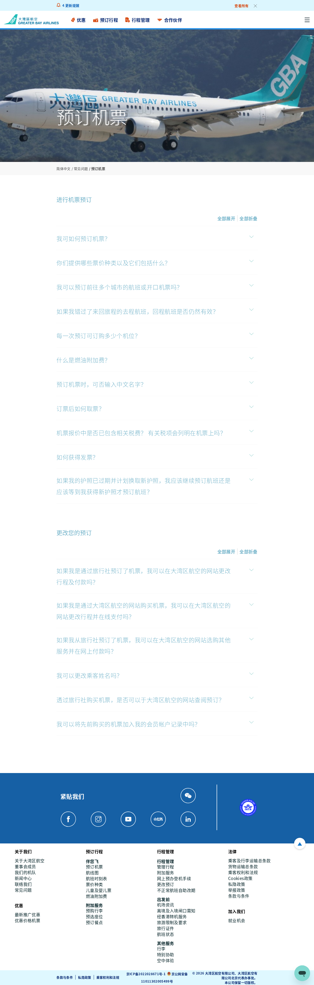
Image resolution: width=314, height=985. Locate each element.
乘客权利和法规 (107, 977)
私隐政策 (84, 977)
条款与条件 (64, 977)
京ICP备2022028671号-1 (146, 974)
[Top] (299, 843)
